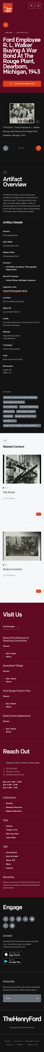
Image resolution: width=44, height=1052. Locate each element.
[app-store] (12, 954)
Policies (17, 1041)
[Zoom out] (25, 121)
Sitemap (20, 1044)
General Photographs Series (15, 291)
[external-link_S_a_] (22, 768)
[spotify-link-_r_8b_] (12, 925)
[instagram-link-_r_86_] (12, 919)
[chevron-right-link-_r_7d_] (38, 514)
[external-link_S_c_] (22, 774)
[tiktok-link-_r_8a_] (5, 925)
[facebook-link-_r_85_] (5, 919)
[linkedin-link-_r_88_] (25, 919)
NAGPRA (7, 1041)
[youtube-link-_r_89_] (32, 919)
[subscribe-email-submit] (37, 998)
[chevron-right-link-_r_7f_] (38, 591)
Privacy (9, 1044)
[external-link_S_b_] (22, 771)
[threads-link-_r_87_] (19, 919)
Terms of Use (32, 1044)
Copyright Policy (32, 1041)
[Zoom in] (19, 121)
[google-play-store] (12, 961)
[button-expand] (36, 458)
